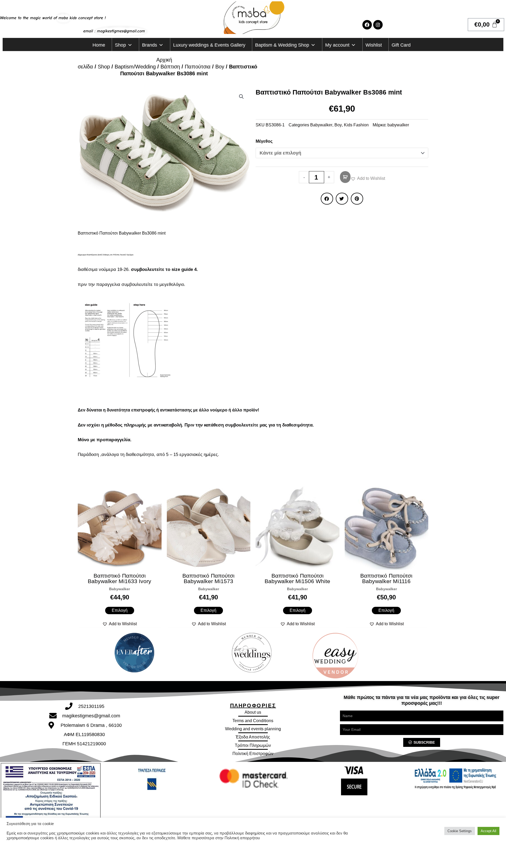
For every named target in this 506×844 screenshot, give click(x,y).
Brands (149, 45)
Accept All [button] (488, 831)
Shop (120, 45)
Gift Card (401, 45)
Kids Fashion (356, 125)
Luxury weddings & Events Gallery (209, 45)
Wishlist (374, 45)
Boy (219, 66)
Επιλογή (120, 610)
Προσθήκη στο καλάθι (345, 177)
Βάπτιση (170, 66)
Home (99, 45)
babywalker (398, 125)
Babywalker (321, 125)
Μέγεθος (264, 141)
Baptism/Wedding (135, 66)
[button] (241, 96)
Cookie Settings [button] (459, 831)
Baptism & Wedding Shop (282, 45)
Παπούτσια (198, 66)
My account (337, 45)
